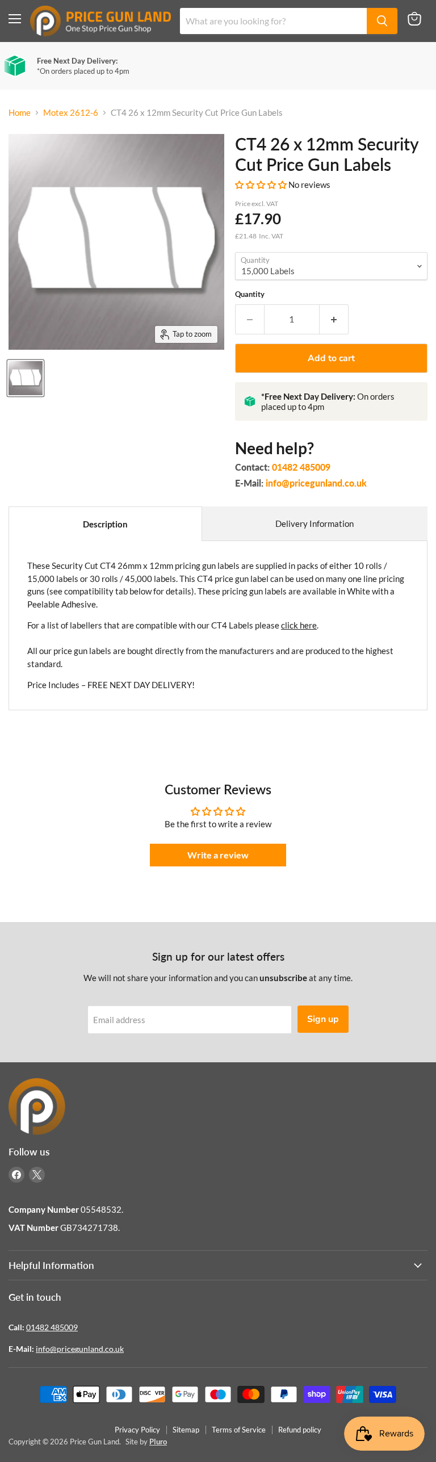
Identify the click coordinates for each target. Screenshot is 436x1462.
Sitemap (186, 1429)
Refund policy (299, 1429)
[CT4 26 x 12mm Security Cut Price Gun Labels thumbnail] (25, 378)
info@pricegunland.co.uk (316, 482)
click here (299, 625)
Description (105, 524)
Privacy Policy (137, 1429)
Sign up (323, 1019)
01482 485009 (301, 467)
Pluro (158, 1441)
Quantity (250, 294)
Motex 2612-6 (70, 113)
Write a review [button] (218, 854)
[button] (261, 184)
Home (20, 113)
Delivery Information (314, 523)
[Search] (382, 21)
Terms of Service (239, 1429)
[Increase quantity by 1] (334, 319)
